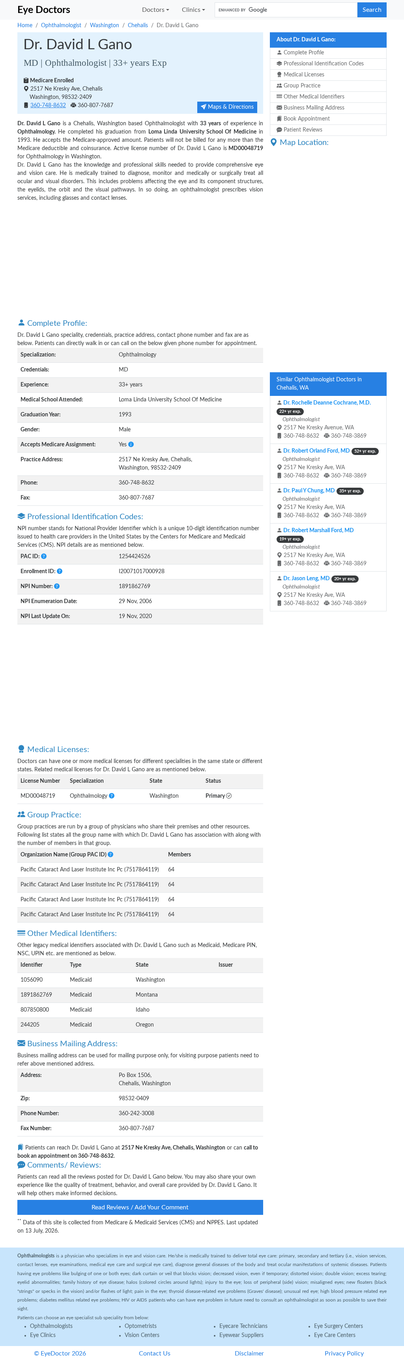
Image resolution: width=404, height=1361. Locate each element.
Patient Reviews (302, 130)
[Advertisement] (140, 259)
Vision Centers (142, 1335)
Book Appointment (306, 119)
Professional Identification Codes (323, 64)
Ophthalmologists (51, 1326)
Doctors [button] (153, 10)
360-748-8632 (48, 105)
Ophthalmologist (61, 25)
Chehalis (138, 25)
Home (24, 25)
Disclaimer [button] (249, 1353)
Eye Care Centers (334, 1335)
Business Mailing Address (313, 108)
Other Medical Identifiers (313, 97)
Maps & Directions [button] (230, 107)
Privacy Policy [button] (344, 1353)
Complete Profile (303, 53)
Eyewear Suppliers (241, 1335)
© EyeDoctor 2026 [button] (60, 1353)
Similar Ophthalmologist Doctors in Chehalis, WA (319, 384)
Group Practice (301, 86)
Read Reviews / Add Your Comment (140, 1207)
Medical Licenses (303, 75)
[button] (131, 444)
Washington (104, 25)
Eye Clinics (43, 1335)
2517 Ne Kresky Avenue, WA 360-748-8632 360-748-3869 (325, 419)
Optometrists (141, 1326)
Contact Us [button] (154, 1353)
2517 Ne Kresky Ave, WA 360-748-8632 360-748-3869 (328, 463)
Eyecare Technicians (243, 1326)
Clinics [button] (191, 10)
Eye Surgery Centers (338, 1326)
